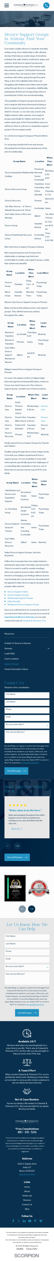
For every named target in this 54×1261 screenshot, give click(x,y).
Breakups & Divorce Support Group (23, 604)
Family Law (27, 1195)
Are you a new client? (15, 724)
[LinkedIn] (24, 1221)
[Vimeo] (40, 1221)
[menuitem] (27, 643)
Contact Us (27, 1204)
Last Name (10, 702)
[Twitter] (18, 1221)
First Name (10, 694)
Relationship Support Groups (20, 598)
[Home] (26, 5)
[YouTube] (29, 1221)
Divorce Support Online (17, 591)
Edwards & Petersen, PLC (34, 620)
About (27, 1191)
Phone (8, 709)
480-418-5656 (27, 1132)
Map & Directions (27, 1174)
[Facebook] (13, 1221)
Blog (27, 1209)
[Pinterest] (35, 1221)
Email (8, 717)
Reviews (27, 1200)
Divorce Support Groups (18, 595)
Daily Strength (13, 601)
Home (27, 1187)
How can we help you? (15, 732)
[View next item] (17, 846)
